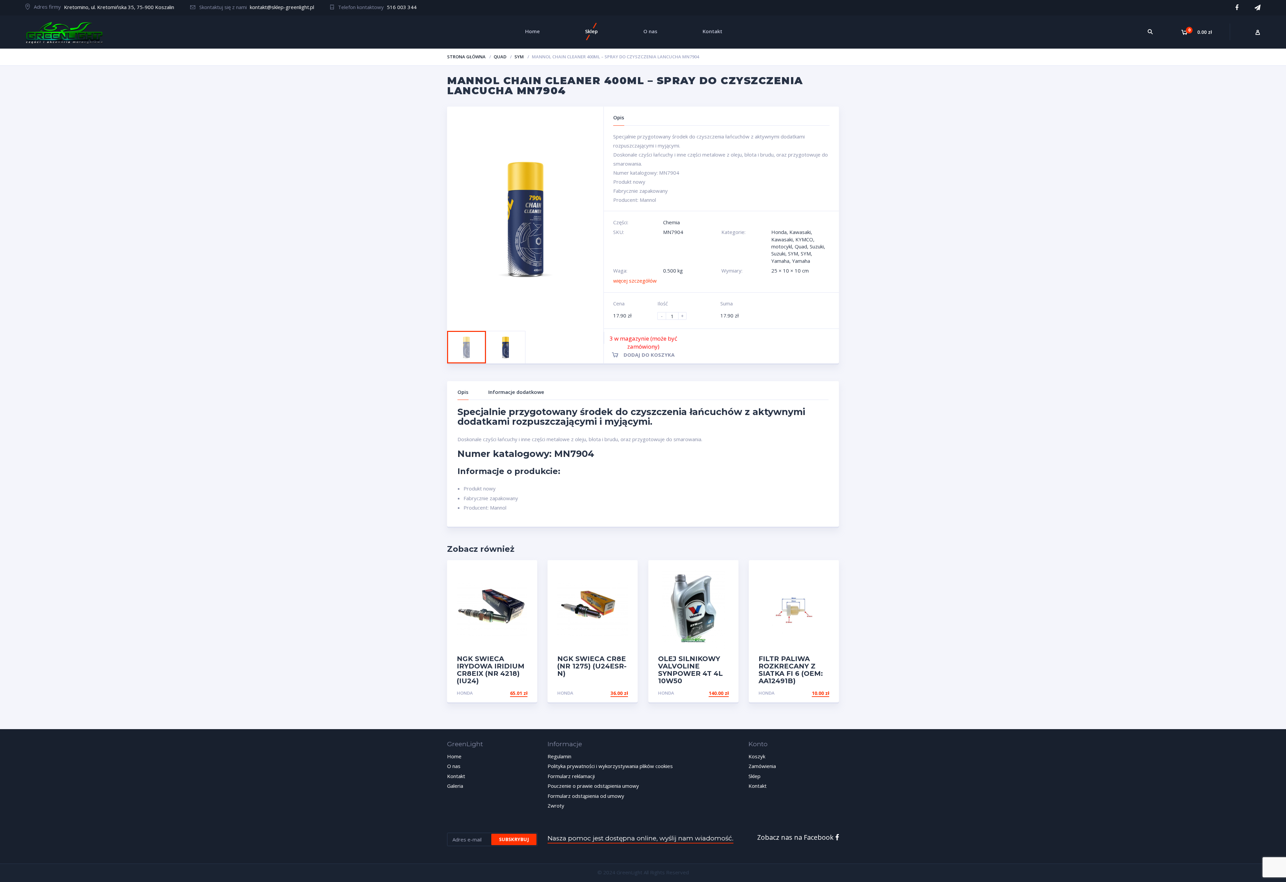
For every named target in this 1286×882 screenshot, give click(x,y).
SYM (519, 57)
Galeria (455, 785)
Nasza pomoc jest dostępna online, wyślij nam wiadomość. (640, 838)
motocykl (781, 246)
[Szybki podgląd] (524, 571)
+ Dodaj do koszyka (502, 693)
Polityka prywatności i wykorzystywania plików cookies (610, 766)
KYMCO (804, 239)
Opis (463, 392)
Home (454, 756)
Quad (500, 57)
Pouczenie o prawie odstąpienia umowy (593, 785)
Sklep (754, 776)
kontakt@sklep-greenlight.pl (282, 7)
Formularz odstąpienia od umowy (586, 795)
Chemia (671, 222)
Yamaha (780, 260)
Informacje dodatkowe (516, 392)
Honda (779, 232)
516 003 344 (402, 7)
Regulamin (559, 756)
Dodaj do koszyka (649, 354)
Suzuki (817, 246)
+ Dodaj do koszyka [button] (703, 693)
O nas (453, 766)
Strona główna (466, 57)
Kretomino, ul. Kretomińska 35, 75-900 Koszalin (119, 7)
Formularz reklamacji (571, 776)
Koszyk (756, 756)
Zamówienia (762, 766)
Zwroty (556, 805)
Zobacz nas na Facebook (796, 837)
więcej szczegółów (635, 280)
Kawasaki (800, 232)
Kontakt (456, 776)
